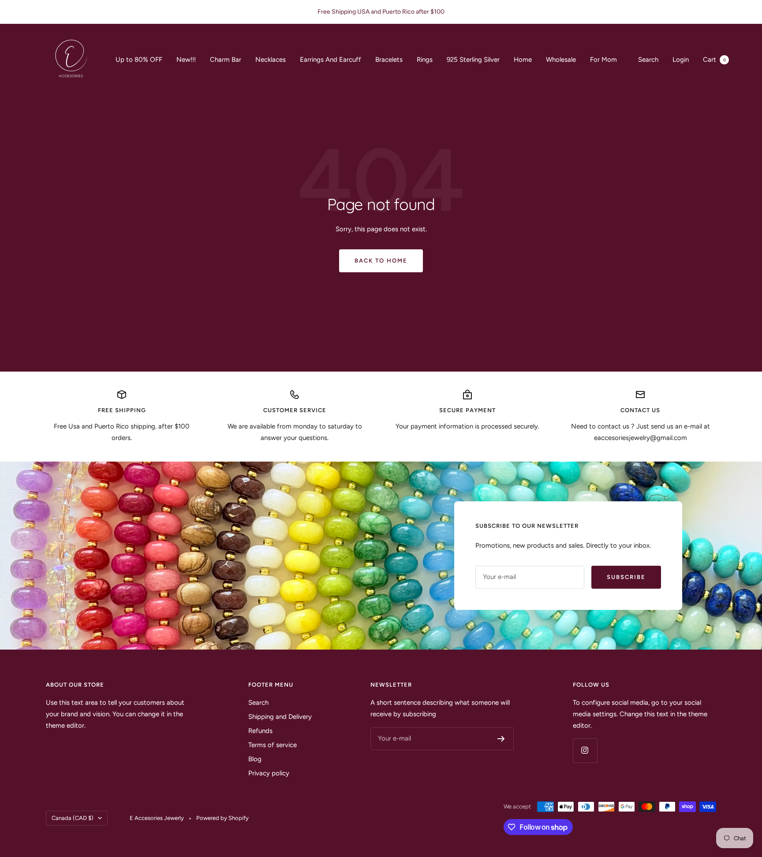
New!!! (186, 60)
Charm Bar (225, 60)
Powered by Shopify (222, 818)
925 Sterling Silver (473, 60)
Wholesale (561, 60)
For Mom (603, 60)
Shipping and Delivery (280, 717)
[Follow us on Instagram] (585, 750)
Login (680, 60)
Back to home (381, 260)
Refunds (260, 731)
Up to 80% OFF (139, 60)
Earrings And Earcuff (330, 60)
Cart (714, 60)
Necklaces (270, 60)
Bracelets (389, 60)
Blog (254, 759)
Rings (425, 60)
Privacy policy (268, 773)
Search (648, 60)
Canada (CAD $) (72, 818)
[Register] (501, 739)
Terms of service (272, 745)
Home (523, 60)
